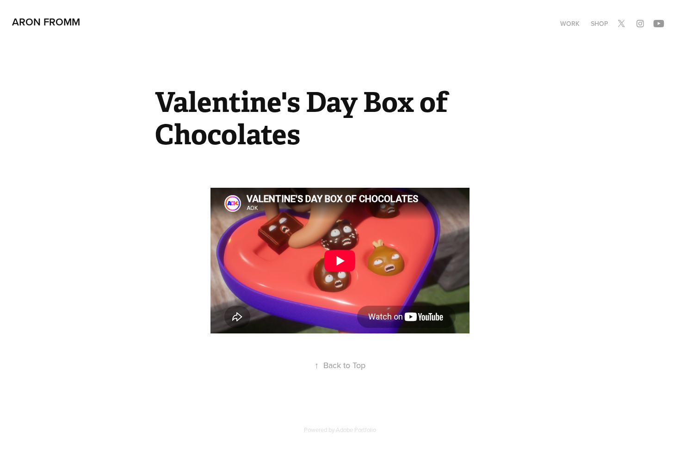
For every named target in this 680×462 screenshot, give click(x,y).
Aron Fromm (46, 21)
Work (570, 23)
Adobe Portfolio (356, 429)
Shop (599, 23)
